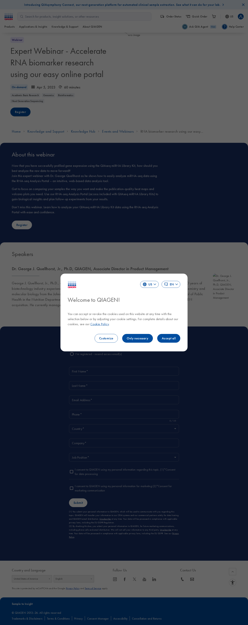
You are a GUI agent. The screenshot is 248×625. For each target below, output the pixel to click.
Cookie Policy (99, 324)
